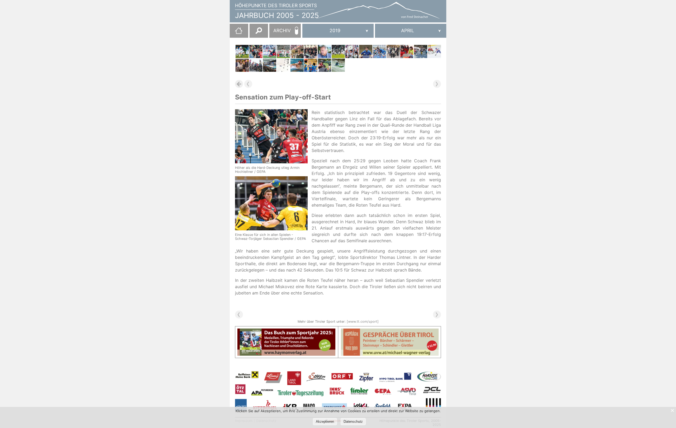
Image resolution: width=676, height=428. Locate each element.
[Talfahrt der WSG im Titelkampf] (242, 51)
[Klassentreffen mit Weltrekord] (283, 65)
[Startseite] (236, 32)
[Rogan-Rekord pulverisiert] (297, 65)
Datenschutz (353, 422)
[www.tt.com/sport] (363, 322)
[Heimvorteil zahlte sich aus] (338, 65)
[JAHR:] (338, 31)
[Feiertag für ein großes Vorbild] (393, 51)
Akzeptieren (325, 422)
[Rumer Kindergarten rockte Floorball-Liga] (310, 51)
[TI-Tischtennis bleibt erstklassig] (365, 51)
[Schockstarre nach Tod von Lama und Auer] (407, 51)
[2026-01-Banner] (286, 331)
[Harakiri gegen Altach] (283, 51)
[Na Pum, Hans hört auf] (324, 51)
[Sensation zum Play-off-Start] (255, 51)
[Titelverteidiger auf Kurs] (338, 51)
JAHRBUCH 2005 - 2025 (277, 15)
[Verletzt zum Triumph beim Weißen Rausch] (420, 51)
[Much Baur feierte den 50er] (352, 51)
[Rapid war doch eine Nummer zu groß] (269, 51)
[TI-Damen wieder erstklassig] (310, 65)
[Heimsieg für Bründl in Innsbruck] (297, 51)
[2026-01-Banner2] (390, 331)
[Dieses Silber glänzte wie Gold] (379, 51)
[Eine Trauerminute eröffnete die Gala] (242, 65)
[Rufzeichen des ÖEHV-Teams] (434, 51)
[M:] (410, 31)
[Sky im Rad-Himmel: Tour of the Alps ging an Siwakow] (255, 65)
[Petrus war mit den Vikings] (324, 65)
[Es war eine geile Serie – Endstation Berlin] (269, 65)
